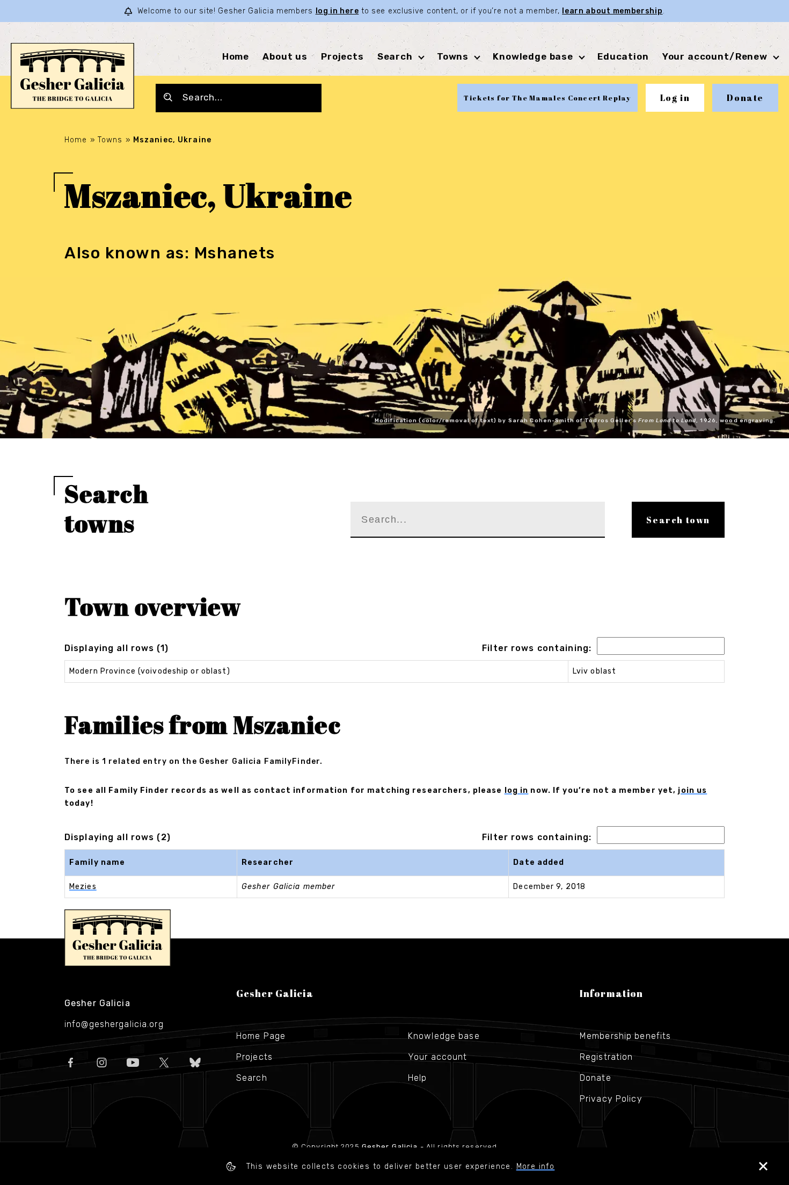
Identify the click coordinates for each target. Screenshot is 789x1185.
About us (285, 56)
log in (517, 790)
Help (417, 1078)
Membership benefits (625, 1036)
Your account (437, 1057)
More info (535, 1166)
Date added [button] (538, 862)
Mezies (83, 886)
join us (692, 790)
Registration (606, 1057)
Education (623, 56)
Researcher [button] (268, 862)
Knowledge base (444, 1036)
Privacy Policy (611, 1099)
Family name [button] (97, 862)
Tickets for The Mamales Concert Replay (547, 98)
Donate (745, 98)
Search (395, 56)
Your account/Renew (715, 56)
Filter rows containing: (536, 648)
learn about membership (612, 11)
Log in (675, 98)
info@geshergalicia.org (114, 1024)
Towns (453, 56)
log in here (337, 11)
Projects (342, 56)
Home (235, 56)
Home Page (261, 1036)
